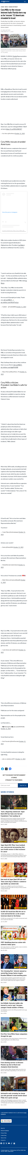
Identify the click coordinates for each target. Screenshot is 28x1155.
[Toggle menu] (25, 1)
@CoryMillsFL (8, 300)
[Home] (5, 1)
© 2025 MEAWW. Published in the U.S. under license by (12, 1112)
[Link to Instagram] (4, 1143)
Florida (15, 56)
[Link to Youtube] (9, 1143)
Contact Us (3, 1140)
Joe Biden (21, 245)
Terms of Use (3, 1137)
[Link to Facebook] (1, 1143)
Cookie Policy (3, 1135)
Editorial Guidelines (5, 1130)
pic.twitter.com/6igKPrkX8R (9, 367)
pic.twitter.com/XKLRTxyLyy (10, 302)
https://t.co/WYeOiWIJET (14, 129)
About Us (3, 1128)
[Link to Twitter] (6, 1143)
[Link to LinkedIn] (14, 1143)
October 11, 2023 (21, 307)
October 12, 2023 (20, 133)
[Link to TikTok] (11, 1143)
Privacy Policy (4, 1133)
